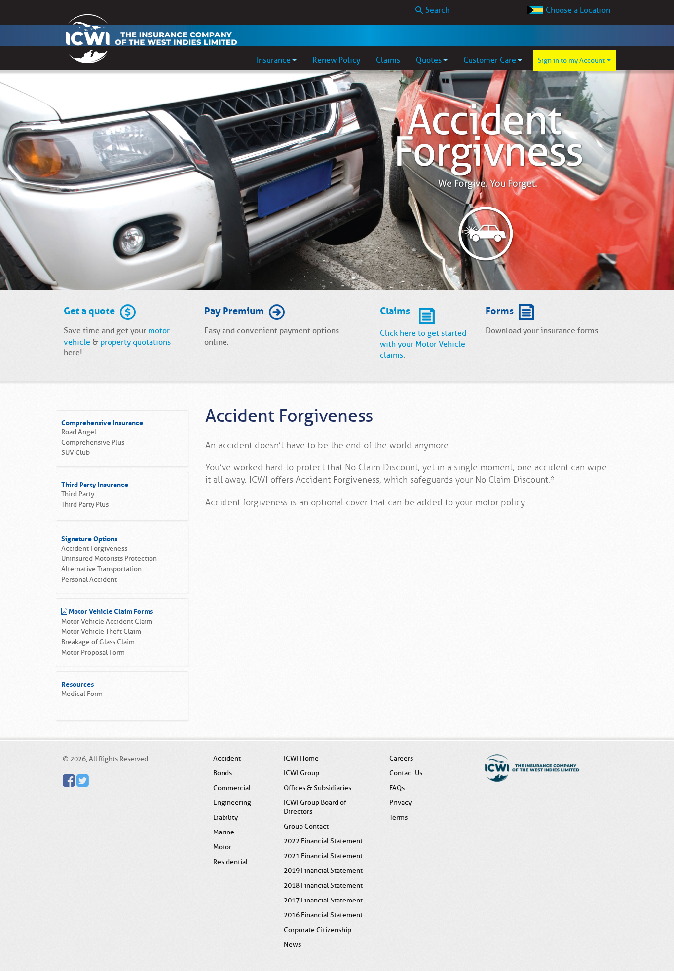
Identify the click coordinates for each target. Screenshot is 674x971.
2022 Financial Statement (323, 840)
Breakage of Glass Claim (98, 642)
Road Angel (78, 432)
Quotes (429, 60)
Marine (223, 832)
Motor (222, 846)
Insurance (274, 60)
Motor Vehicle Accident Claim (106, 621)
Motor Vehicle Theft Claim (101, 631)
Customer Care (489, 60)
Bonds (222, 772)
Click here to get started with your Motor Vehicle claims (423, 344)
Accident (227, 758)
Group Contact (306, 826)
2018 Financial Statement (323, 885)
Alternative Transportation (101, 569)
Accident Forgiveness (94, 548)
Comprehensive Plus (92, 442)
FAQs (397, 787)
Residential (230, 861)
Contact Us (405, 772)
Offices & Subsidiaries (317, 787)
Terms (398, 817)
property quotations (135, 342)
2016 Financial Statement (323, 914)
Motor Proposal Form (93, 652)
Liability (225, 817)
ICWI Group (301, 772)
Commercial (232, 787)
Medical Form (82, 694)
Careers (401, 758)
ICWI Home (301, 758)
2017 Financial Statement (323, 900)
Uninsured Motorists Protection (109, 559)
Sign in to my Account (571, 60)
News (292, 944)
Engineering (232, 802)
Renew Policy (336, 60)
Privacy (400, 802)
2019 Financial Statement (323, 870)
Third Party (77, 494)
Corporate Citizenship (317, 929)
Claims (388, 60)
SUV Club (75, 453)
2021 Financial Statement (323, 855)
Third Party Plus (85, 504)
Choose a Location (578, 10)
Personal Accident (89, 579)
